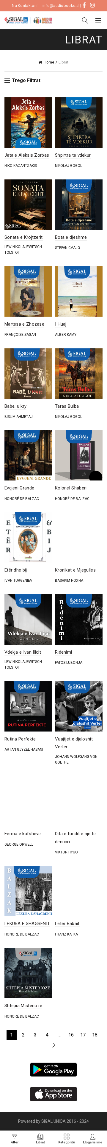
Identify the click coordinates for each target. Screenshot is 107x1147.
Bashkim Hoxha (69, 580)
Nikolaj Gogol (68, 166)
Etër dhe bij (15, 570)
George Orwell (18, 844)
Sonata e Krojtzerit (23, 237)
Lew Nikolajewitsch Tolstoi (23, 250)
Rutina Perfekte (20, 739)
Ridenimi (63, 652)
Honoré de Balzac (21, 499)
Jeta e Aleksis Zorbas (26, 155)
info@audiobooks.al (61, 5)
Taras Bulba (67, 406)
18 (94, 1035)
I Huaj (61, 324)
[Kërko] (85, 20)
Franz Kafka (66, 934)
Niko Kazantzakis (20, 166)
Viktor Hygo (66, 852)
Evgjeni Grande (19, 488)
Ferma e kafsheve (22, 833)
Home (49, 62)
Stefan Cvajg (67, 248)
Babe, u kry (15, 406)
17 (83, 1035)
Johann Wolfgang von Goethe (76, 759)
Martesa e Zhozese (24, 324)
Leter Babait (67, 923)
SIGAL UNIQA (54, 1121)
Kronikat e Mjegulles (75, 570)
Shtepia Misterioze (23, 1005)
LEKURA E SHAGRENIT (27, 923)
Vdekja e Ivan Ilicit (22, 652)
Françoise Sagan (20, 335)
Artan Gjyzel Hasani (23, 749)
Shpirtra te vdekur (73, 155)
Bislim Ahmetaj (18, 417)
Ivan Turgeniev (18, 580)
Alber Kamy (65, 335)
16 (71, 1035)
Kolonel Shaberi (71, 488)
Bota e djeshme (71, 237)
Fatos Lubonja (68, 663)
